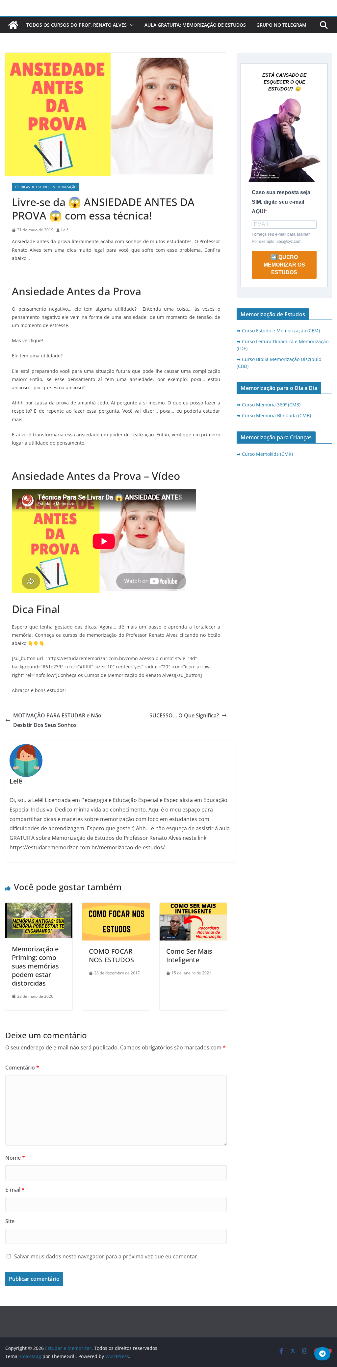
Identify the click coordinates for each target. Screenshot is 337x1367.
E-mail (15, 1189)
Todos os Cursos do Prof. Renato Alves (76, 25)
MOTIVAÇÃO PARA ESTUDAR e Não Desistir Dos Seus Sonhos (57, 720)
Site (9, 1221)
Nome (15, 1157)
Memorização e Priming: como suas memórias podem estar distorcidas (35, 966)
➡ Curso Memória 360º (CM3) (268, 404)
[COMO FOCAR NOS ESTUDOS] (115, 907)
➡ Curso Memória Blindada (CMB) (274, 415)
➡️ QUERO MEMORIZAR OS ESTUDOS (284, 264)
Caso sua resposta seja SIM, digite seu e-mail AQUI (281, 202)
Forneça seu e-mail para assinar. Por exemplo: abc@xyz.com (281, 238)
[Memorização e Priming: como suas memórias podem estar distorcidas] (38, 907)
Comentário (22, 1067)
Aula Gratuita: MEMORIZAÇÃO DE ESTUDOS (195, 25)
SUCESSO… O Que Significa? (184, 715)
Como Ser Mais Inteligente (189, 955)
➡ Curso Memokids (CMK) (265, 454)
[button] (130, 25)
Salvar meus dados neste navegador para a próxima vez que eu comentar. (106, 1256)
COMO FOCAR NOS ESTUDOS (111, 955)
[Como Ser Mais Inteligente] (193, 907)
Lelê (65, 230)
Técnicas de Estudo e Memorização (45, 187)
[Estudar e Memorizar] (13, 25)
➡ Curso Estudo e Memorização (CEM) (278, 330)
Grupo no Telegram (281, 25)
